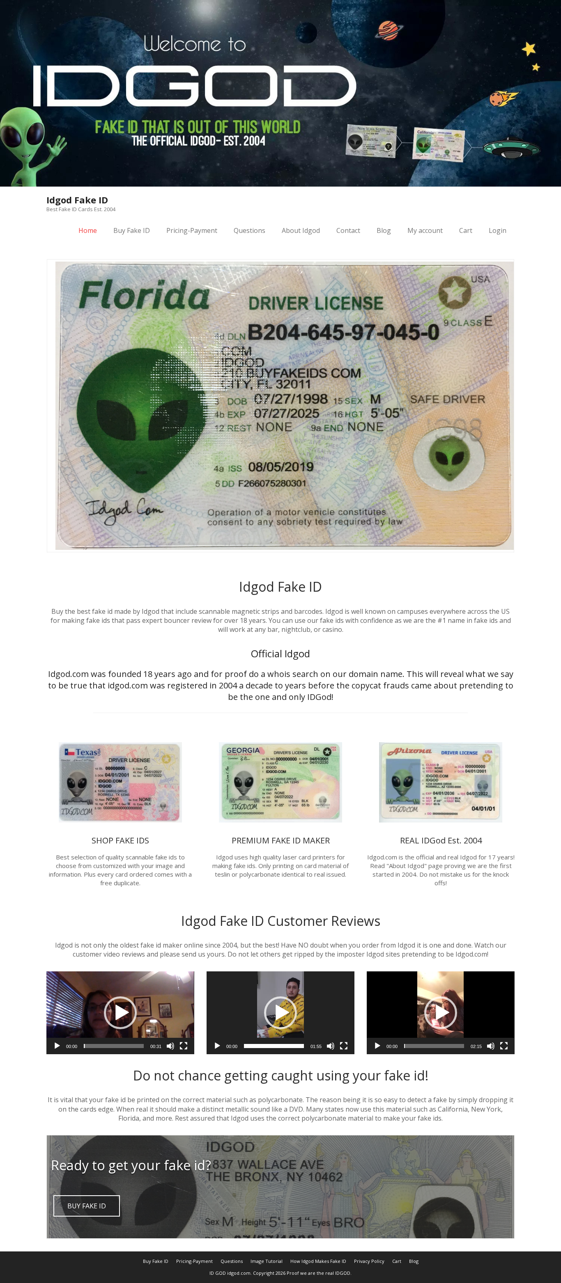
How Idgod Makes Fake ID (318, 1261)
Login (497, 230)
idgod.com (239, 1273)
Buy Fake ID (131, 230)
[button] (120, 1012)
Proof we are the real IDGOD (318, 1273)
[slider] (114, 1046)
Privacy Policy (369, 1261)
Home (87, 230)
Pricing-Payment (191, 230)
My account (425, 230)
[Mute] (170, 1046)
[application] (120, 1012)
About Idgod (301, 230)
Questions (249, 230)
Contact (348, 230)
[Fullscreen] (183, 1046)
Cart (465, 230)
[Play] (57, 1046)
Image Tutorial (267, 1261)
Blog (384, 230)
